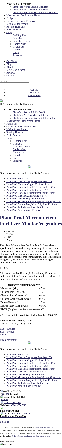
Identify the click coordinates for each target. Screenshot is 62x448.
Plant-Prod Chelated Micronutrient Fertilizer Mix (30, 192)
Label (3, 334)
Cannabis (17, 38)
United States (34, 92)
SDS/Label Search (15, 70)
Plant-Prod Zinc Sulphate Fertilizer (23, 210)
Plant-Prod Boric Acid (17, 178)
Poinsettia (17, 55)
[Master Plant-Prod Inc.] (1, 101)
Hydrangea (18, 46)
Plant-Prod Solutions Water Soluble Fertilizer (35, 12)
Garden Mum (19, 44)
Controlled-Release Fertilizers (21, 21)
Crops (9, 32)
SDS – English (7, 328)
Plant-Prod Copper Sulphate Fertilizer (25, 198)
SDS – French (7, 331)
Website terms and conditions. (44, 427)
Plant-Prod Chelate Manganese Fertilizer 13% (29, 181)
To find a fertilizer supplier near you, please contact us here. (31, 436)
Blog (8, 64)
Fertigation (11, 18)
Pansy (16, 52)
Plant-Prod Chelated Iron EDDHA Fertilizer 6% (30, 187)
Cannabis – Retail (22, 41)
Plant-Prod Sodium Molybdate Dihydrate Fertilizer (31, 204)
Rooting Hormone (15, 26)
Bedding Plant (20, 35)
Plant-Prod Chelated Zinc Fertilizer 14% (26, 195)
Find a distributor (8, 340)
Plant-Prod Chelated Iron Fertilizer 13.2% (27, 190)
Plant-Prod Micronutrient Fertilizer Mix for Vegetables (33, 201)
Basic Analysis (13, 29)
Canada (34, 89)
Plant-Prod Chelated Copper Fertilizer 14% (27, 184)
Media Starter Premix (17, 24)
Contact (10, 75)
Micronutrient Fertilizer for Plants (23, 15)
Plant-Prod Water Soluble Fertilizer (30, 6)
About (9, 67)
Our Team (11, 61)
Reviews (10, 72)
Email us (4, 421)
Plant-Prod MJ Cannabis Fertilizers (30, 9)
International (34, 95)
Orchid (16, 49)
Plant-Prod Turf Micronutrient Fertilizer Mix (28, 207)
